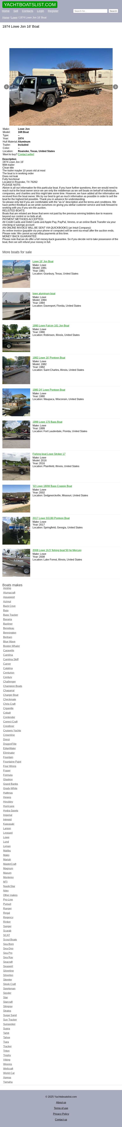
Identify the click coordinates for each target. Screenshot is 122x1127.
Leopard (8, 833)
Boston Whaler (11, 646)
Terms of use (61, 1108)
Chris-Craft (9, 704)
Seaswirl (8, 966)
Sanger (7, 926)
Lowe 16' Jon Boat (43, 261)
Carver (7, 663)
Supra (6, 1028)
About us (61, 1102)
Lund (6, 841)
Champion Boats (12, 686)
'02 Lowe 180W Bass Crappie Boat (52, 486)
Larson (7, 828)
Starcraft (8, 1002)
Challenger (9, 681)
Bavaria (7, 619)
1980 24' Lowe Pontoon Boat (49, 389)
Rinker (7, 921)
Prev (6, 86)
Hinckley (8, 801)
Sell (15, 11)
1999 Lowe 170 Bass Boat (47, 422)
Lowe (6, 837)
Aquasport (9, 597)
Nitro (6, 890)
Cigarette (8, 708)
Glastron (8, 779)
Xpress (7, 1077)
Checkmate (9, 699)
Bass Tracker (10, 615)
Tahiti (6, 1033)
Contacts (27, 11)
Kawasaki (8, 824)
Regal (6, 913)
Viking (6, 1059)
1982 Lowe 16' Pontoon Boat (49, 357)
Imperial (7, 815)
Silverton (8, 975)
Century (7, 677)
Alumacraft (9, 592)
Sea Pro (7, 953)
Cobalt (7, 712)
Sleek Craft (9, 984)
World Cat (8, 1073)
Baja (5, 610)
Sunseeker (9, 1024)
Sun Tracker (10, 1019)
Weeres (7, 1064)
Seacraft (8, 962)
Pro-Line (8, 899)
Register (53, 11)
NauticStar (9, 886)
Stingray (8, 1006)
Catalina (8, 668)
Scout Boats (10, 939)
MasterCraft (9, 864)
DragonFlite (10, 744)
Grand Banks (10, 784)
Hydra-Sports (10, 810)
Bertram (7, 637)
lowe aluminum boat (44, 293)
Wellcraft (8, 1068)
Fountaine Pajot (12, 761)
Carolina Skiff (10, 659)
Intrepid (7, 819)
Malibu (7, 850)
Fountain (8, 757)
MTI (5, 881)
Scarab (7, 930)
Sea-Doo (8, 948)
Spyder (7, 993)
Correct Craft (10, 721)
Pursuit (7, 904)
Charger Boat (10, 695)
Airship (7, 588)
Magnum (8, 868)
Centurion (8, 672)
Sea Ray (8, 957)
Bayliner (8, 623)
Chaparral (8, 690)
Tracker (7, 1046)
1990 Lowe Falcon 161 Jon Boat (51, 325)
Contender (9, 717)
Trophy (7, 1055)
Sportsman (9, 988)
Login (40, 11)
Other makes (10, 895)
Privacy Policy (61, 1114)
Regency (8, 917)
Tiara (6, 1042)
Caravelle (8, 650)
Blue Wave (9, 641)
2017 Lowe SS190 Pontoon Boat (51, 518)
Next (115, 86)
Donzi (6, 739)
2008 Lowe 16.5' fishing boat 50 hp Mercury (57, 550)
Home (6, 11)
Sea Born (8, 944)
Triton (6, 1050)
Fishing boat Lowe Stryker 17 (49, 454)
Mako (6, 855)
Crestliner (8, 726)
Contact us (61, 1119)
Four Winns (9, 766)
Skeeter (7, 979)
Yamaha (8, 1082)
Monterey (8, 877)
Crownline (9, 735)
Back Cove (9, 606)
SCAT (6, 935)
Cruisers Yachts (12, 730)
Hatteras (8, 792)
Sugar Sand (10, 1015)
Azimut (7, 601)
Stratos (7, 1010)
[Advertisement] (61, 38)
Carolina (8, 655)
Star (5, 997)
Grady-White (10, 788)
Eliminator (9, 752)
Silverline (8, 970)
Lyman (7, 846)
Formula (8, 775)
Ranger (7, 908)
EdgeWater (9, 748)
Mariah (7, 859)
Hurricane (8, 806)
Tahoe (6, 1037)
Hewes (7, 797)
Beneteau (8, 628)
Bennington (9, 632)
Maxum (7, 873)
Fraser (6, 770)
